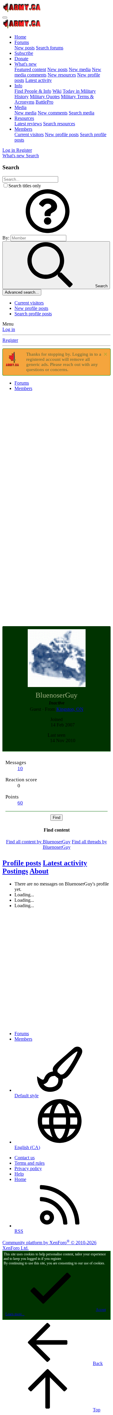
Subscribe (23, 53)
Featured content (30, 69)
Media (20, 107)
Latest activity (38, 80)
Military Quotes (45, 96)
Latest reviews (28, 123)
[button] (47, 232)
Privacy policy (28, 1168)
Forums (21, 42)
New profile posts (62, 134)
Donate (21, 58)
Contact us (24, 1157)
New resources (62, 74)
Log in (8, 329)
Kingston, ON (69, 709)
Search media (81, 112)
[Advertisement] (56, 452)
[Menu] (4, 17)
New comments (52, 112)
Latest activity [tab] (65, 863)
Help (19, 1173)
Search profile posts (33, 313)
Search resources (59, 123)
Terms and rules (29, 1163)
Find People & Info (32, 91)
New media (80, 69)
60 (20, 803)
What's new (25, 64)
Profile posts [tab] (21, 863)
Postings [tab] (15, 871)
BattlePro (44, 102)
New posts (24, 47)
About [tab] (39, 871)
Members (23, 129)
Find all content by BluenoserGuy (38, 841)
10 (20, 768)
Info (18, 85)
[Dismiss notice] (104, 355)
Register (10, 340)
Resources (24, 118)
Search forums (49, 47)
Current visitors (29, 134)
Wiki (56, 91)
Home (20, 36)
